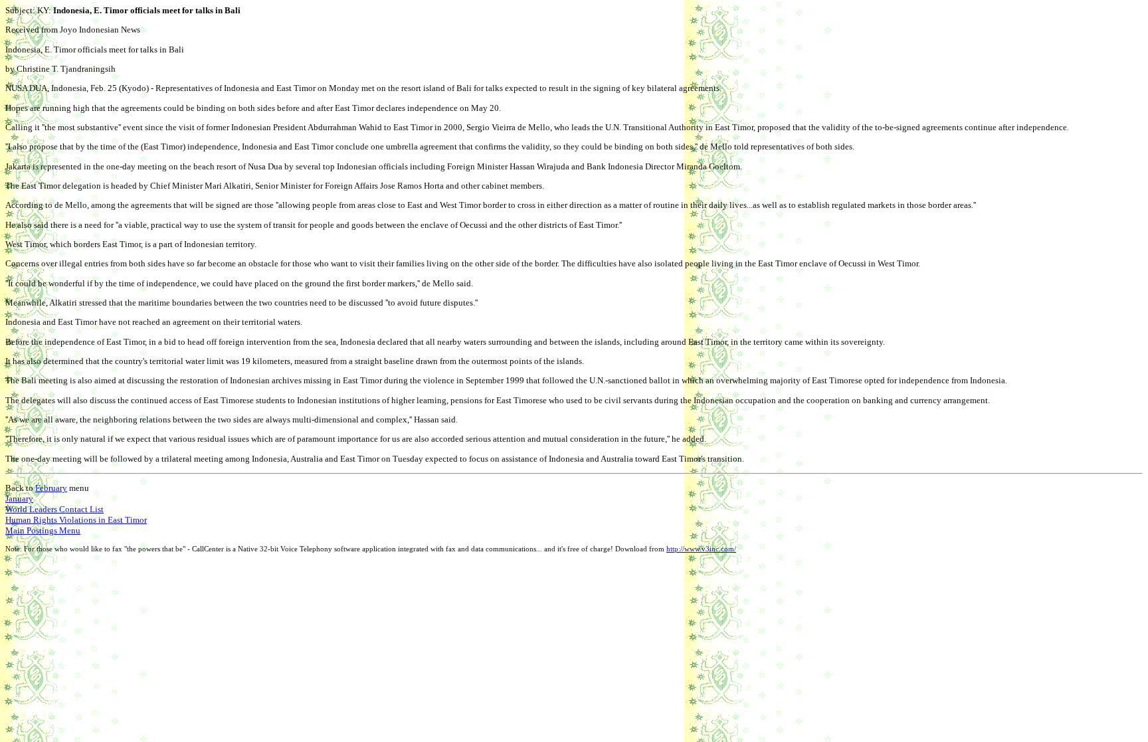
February (51, 488)
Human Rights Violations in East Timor (76, 520)
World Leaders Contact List (54, 509)
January (19, 499)
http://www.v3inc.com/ (701, 549)
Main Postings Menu (42, 530)
